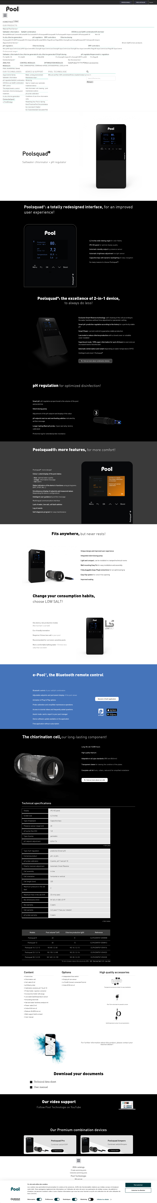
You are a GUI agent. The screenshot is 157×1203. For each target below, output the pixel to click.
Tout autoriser (138, 1185)
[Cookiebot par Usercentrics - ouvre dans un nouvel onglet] (15, 1199)
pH (79, 327)
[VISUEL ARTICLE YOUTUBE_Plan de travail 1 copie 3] (127, 1099)
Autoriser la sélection (138, 1190)
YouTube (76, 1107)
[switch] (57, 1199)
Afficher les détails (103, 1199)
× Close (16, 21)
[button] (72, 1081)
